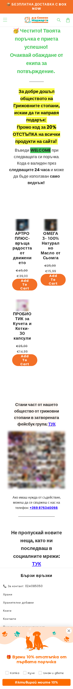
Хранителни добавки (18, 602)
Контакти (9, 619)
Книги (7, 611)
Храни (7, 594)
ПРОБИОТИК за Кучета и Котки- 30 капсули (22, 326)
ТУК (52, 424)
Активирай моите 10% (36, 682)
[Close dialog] (69, 631)
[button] (59, 20)
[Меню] (5, 20)
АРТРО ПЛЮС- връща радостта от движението (22, 248)
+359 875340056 (44, 507)
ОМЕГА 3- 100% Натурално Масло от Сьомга (51, 245)
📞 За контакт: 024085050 (23, 586)
